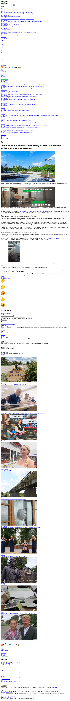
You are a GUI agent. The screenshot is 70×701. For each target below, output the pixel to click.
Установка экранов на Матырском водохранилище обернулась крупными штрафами (20, 127)
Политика (30, 12)
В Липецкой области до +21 (7, 29)
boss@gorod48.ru (7, 664)
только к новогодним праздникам (40, 211)
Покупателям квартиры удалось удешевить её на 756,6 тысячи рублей (17, 130)
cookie (32, 698)
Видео (2, 34)
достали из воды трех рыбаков (28, 230)
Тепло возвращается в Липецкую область (10, 16)
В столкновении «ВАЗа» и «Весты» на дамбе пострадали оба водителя (17, 19)
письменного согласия (35, 693)
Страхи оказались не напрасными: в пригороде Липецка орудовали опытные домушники (21, 21)
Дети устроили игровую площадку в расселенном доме (13, 106)
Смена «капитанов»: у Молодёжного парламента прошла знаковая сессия (18, 99)
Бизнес (17, 12)
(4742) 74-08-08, (7, 696)
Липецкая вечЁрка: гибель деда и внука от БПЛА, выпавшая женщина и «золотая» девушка (22, 86)
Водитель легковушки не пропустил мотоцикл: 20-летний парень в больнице (19, 13)
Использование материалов (7, 692)
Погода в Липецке (5, 17)
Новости (3, 11)
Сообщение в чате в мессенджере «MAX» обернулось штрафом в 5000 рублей (19, 101)
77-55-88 (13, 696)
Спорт (14, 12)
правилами (29, 318)
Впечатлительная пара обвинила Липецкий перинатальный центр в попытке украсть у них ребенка (24, 125)
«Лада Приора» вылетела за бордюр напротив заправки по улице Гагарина (18, 88)
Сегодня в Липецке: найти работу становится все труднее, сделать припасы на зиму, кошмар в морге (24, 83)
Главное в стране (4, 72)
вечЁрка (2, 276)
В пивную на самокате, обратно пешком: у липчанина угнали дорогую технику (19, 26)
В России (3, 38)
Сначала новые (4, 324)
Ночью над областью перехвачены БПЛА (10, 24)
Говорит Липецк (16, 35)
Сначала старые (11, 324)
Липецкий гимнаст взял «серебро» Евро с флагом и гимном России (16, 132)
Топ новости (3, 37)
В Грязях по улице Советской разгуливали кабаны (12, 117)
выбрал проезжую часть (52, 238)
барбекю (3, 277)
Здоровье (26, 12)
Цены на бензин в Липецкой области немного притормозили (15, 110)
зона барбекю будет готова (26, 211)
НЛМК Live (3, 71)
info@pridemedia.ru (7, 697)
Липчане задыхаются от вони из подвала (10, 113)
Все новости (3, 65)
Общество (3, 12)
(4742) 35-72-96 (6, 663)
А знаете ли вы (4, 79)
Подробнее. (54, 687)
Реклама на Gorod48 (5, 694)
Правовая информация (6, 688)
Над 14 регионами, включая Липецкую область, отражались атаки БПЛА (18, 104)
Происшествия (9, 12)
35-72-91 (13, 663)
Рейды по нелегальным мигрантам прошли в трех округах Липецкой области (19, 96)
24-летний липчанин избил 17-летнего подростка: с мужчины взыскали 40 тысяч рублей (21, 94)
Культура (21, 12)
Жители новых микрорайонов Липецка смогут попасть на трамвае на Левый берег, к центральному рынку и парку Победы (29, 115)
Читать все (3, 109)
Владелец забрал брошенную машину (9, 91)
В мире (7, 38)
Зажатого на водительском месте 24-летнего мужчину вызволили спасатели (18, 32)
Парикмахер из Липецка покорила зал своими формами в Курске (16, 120)
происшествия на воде (6, 278)
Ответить (3, 330)
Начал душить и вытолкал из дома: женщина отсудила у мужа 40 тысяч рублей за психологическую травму (26, 122)
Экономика (3, 75)
